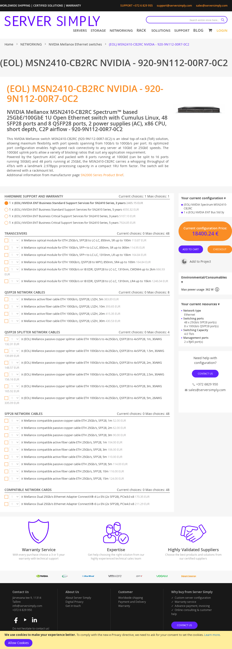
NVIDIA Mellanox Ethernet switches (76, 44)
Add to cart (191, 249)
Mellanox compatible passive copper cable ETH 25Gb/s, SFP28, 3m (75, 435)
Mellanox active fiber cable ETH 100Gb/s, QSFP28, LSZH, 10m (72, 306)
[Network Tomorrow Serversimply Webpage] (188, 576)
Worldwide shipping (130, 597)
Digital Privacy (74, 601)
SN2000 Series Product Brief (102, 175)
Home (9, 44)
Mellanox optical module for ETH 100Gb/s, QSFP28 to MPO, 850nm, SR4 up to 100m (87, 262)
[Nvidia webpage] (42, 576)
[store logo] (52, 21)
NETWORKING (31, 44)
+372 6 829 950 (22, 610)
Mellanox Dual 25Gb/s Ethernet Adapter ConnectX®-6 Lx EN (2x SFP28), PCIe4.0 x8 (87, 504)
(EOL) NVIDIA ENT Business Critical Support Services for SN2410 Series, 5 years (74, 223)
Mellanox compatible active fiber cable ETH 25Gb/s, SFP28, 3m (73, 449)
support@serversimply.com (174, 5)
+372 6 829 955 (143, 5)
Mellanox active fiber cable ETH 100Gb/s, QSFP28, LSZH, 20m (72, 314)
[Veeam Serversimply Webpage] (161, 576)
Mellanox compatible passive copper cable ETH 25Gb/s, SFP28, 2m (75, 428)
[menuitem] (79, 30)
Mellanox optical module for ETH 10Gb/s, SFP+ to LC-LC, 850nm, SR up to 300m (84, 247)
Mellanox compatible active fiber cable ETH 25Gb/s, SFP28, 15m (74, 478)
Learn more (212, 635)
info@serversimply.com (27, 606)
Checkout (219, 249)
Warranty (124, 606)
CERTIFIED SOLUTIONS (48, 5)
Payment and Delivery (132, 601)
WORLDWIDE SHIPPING (15, 5)
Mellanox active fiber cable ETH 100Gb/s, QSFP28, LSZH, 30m (72, 321)
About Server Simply (78, 597)
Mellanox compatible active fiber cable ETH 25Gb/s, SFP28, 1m (73, 442)
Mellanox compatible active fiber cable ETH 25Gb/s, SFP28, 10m (74, 471)
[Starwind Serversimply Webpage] (88, 576)
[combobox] (186, 19)
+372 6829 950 (207, 384)
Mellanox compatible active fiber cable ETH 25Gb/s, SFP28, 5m (73, 457)
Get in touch (73, 606)
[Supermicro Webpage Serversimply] (65, 576)
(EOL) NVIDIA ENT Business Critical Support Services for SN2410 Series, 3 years (74, 216)
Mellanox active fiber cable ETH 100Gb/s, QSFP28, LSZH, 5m (71, 299)
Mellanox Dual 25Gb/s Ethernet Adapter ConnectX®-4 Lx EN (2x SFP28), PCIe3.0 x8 (87, 497)
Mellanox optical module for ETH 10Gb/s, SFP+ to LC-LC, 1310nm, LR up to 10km (85, 255)
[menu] (138, 30)
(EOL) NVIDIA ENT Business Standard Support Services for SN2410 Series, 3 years (78, 203)
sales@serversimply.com (211, 5)
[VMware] (115, 576)
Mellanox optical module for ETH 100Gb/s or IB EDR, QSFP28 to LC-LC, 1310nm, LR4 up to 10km (96, 281)
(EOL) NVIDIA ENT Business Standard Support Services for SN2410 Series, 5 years (76, 209)
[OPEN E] (139, 576)
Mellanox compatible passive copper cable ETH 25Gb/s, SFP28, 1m (75, 420)
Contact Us (205, 373)
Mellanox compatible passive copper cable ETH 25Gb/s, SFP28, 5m (76, 464)
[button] (205, 263)
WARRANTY (73, 5)
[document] (116, 640)
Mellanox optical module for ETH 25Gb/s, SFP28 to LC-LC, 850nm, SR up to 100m (85, 240)
